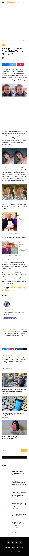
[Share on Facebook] (5, 64)
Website (12, 288)
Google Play (21, 288)
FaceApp (21, 131)
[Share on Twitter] (12, 64)
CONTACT (7, 547)
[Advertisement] (14, 22)
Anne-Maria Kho (9, 57)
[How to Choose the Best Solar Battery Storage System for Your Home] (14, 403)
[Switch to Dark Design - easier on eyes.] (24, 2)
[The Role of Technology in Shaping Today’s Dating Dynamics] (14, 427)
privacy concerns (10, 272)
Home (3, 40)
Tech (3, 44)
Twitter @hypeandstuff (8, 331)
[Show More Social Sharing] (26, 64)
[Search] (26, 2)
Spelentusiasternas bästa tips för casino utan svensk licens (19, 505)
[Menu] (3, 2)
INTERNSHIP (20, 547)
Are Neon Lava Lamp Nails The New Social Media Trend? (21, 359)
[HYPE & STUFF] (14, 2)
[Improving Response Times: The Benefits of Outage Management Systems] (14, 380)
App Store (5, 290)
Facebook (19, 331)
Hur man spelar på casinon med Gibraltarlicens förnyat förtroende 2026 (19, 514)
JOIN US (14, 547)
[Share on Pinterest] (20, 64)
